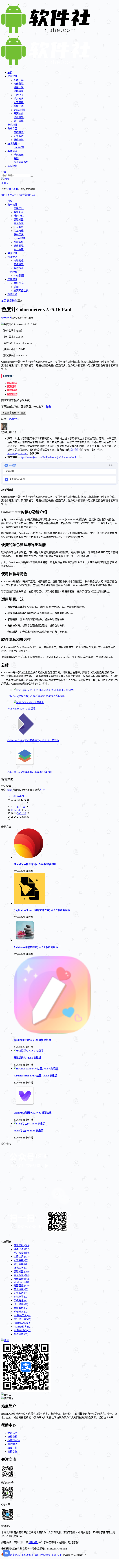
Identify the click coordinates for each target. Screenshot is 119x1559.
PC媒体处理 (22, 1323)
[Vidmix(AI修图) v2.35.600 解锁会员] (25, 1105)
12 (15, 810)
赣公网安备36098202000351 (20, 1555)
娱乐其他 (21, 1308)
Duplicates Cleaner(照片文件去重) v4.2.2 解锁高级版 (42, 910)
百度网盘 (12, 394)
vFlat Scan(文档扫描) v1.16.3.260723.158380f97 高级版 (36, 696)
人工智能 (19, 102)
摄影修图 (19, 91)
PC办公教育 (22, 1326)
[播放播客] (6, 479)
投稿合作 (12, 1451)
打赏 (23, 413)
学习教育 (19, 98)
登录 (3, 172)
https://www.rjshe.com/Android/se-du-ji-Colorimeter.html (48, 457)
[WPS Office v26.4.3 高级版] (29, 702)
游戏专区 (12, 128)
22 (24, 813)
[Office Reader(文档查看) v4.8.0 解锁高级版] (25, 766)
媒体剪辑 (19, 117)
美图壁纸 (21, 1285)
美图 (16, 158)
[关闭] (5, 1340)
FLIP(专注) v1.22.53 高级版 (28, 1130)
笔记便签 (21, 1296)
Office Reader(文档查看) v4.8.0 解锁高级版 (30, 772)
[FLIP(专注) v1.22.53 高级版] (29, 1123)
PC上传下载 (22, 1319)
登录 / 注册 (12, 189)
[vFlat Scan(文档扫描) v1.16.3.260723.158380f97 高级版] (43, 690)
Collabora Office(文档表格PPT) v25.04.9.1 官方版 (33, 740)
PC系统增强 (22, 1330)
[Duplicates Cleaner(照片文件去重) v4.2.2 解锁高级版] (29, 903)
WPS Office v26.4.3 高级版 (21, 708)
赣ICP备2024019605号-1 (48, 1555)
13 (18, 810)
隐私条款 (12, 1436)
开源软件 (19, 113)
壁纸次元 (19, 154)
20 (18, 813)
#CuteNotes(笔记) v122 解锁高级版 (32, 1040)
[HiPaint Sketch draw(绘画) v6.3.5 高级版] (36, 1068)
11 (12, 810)
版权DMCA (13, 1440)
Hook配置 (19, 147)
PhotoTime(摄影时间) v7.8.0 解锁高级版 (35, 864)
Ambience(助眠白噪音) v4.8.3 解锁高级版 (36, 947)
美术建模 (21, 1289)
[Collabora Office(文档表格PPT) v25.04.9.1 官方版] (25, 734)
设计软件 (21, 1304)
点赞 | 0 (15, 413)
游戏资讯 (19, 139)
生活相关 (19, 95)
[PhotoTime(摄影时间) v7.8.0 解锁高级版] (28, 857)
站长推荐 (21, 1311)
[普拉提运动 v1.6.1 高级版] (28, 1050)
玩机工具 (21, 1267)
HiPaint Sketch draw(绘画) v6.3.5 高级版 (35, 1075)
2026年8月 (18, 796)
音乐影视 (19, 83)
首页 (9, 72)
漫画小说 (19, 87)
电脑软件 (12, 125)
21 (21, 813)
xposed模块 (20, 110)
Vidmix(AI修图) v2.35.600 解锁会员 (33, 1112)
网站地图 (12, 1444)
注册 (42, 789)
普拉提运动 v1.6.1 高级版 (27, 1057)
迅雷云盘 (12, 390)
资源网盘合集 (21, 162)
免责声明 (12, 1433)
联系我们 (74, 449)
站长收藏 (12, 166)
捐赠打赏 (12, 1448)
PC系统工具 (22, 1315)
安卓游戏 (19, 136)
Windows (21, 1282)
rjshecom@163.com (17, 453)
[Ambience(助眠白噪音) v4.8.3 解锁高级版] (25, 940)
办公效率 (19, 121)
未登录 (5, 183)
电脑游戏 (19, 132)
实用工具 (19, 80)
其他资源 (12, 151)
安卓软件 (12, 76)
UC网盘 (11, 386)
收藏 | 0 (5, 413)
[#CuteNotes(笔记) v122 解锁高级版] (52, 1033)
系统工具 (19, 106)
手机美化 (21, 1300)
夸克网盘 (12, 383)
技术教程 (12, 143)
